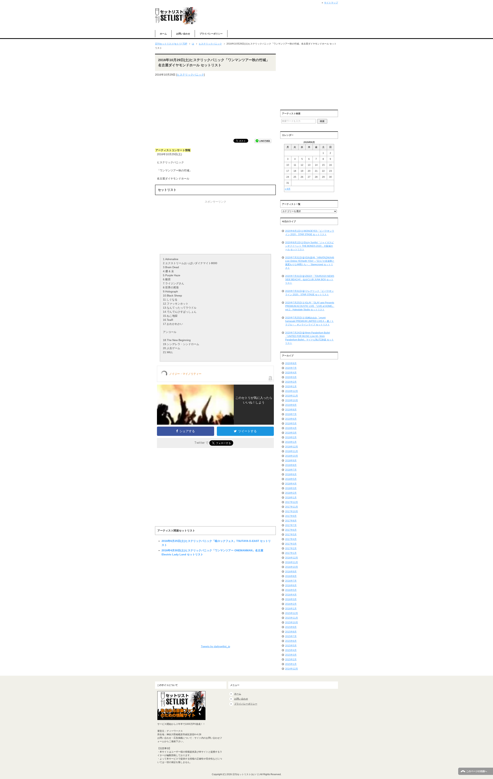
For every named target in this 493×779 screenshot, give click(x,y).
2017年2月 (291, 548)
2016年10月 (291, 567)
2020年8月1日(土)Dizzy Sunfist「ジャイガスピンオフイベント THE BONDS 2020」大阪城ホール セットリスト (309, 246)
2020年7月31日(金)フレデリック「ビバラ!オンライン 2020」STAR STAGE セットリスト (309, 293)
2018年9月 (291, 460)
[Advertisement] (215, 108)
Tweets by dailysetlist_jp (215, 646)
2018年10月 (291, 456)
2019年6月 (291, 419)
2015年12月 (291, 613)
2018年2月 (291, 493)
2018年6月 (291, 474)
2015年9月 (291, 627)
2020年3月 (291, 377)
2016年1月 (291, 608)
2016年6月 (291, 585)
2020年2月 (291, 382)
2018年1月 (291, 497)
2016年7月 (291, 580)
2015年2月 (291, 659)
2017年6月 (291, 530)
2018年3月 (291, 488)
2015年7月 (291, 636)
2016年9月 (291, 571)
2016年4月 (291, 594)
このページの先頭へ (476, 771)
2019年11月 (291, 395)
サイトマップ (331, 2)
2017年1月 (291, 553)
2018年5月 (291, 479)
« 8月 (287, 189)
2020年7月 (291, 368)
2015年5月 (291, 645)
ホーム (163, 33)
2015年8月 (291, 631)
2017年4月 (291, 539)
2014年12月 (291, 668)
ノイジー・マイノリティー (185, 373)
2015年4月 (291, 650)
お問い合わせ (183, 33)
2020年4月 (291, 372)
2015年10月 (291, 622)
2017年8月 (291, 520)
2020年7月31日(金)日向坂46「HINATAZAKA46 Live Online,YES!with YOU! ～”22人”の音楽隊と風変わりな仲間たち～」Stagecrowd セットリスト (309, 262)
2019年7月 (291, 414)
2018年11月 (291, 451)
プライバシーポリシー (211, 33)
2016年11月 (291, 562)
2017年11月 (291, 506)
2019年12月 (291, 391)
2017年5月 (291, 534)
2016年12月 (291, 557)
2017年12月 (291, 502)
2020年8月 (291, 363)
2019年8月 (291, 409)
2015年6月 (291, 641)
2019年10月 (291, 400)
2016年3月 (291, 599)
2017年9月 (291, 516)
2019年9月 (291, 405)
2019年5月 (291, 423)
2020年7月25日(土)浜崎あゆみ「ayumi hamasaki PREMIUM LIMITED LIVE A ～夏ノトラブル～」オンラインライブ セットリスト (309, 321)
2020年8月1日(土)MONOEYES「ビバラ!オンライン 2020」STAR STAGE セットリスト (309, 233)
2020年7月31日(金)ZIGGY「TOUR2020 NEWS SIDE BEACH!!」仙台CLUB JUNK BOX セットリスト (309, 279)
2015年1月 (291, 664)
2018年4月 (291, 483)
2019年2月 (291, 437)
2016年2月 (291, 604)
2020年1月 (291, 386)
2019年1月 (291, 442)
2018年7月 (291, 469)
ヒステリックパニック (190, 74)
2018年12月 (291, 446)
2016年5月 (291, 590)
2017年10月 (291, 511)
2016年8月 (291, 576)
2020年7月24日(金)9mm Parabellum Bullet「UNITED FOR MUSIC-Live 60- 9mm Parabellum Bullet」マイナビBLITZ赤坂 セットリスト (309, 337)
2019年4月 (291, 428)
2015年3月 (291, 655)
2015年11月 (291, 617)
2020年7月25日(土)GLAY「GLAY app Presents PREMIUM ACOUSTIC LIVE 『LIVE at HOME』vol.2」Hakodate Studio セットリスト (309, 306)
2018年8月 (291, 465)
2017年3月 (291, 543)
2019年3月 (291, 432)
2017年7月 (291, 525)
